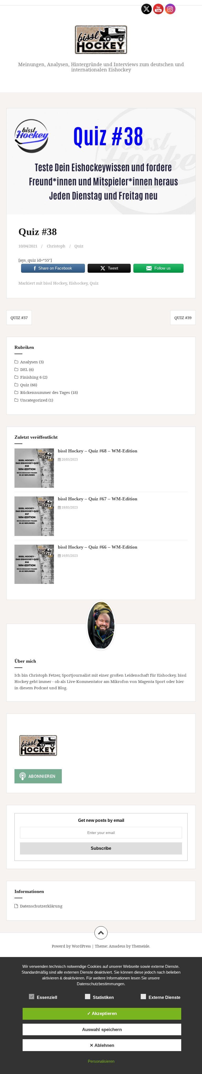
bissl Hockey (55, 283)
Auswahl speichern (102, 1029)
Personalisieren (101, 1061)
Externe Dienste (164, 997)
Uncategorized (33, 400)
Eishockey (78, 283)
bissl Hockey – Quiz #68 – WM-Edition (97, 450)
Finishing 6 (31, 377)
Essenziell (47, 997)
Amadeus (117, 946)
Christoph (56, 245)
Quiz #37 (19, 317)
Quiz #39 (182, 317)
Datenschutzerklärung (41, 906)
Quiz (78, 245)
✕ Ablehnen (102, 1045)
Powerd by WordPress (71, 946)
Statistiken (103, 997)
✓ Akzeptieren (102, 1013)
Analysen (29, 361)
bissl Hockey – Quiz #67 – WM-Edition (97, 498)
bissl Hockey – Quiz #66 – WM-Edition (97, 547)
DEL (24, 369)
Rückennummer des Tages (45, 392)
